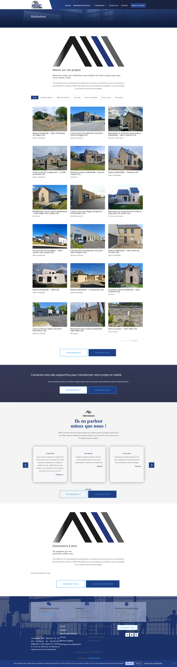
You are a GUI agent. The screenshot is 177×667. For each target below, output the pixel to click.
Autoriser (130, 663)
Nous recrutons (138, 5)
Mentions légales (66, 641)
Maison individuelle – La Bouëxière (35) (87, 289)
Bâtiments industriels (96, 633)
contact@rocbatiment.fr (48, 614)
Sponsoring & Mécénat (68, 633)
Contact (124, 6)
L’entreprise (99, 6)
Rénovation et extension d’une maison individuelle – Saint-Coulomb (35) (124, 134)
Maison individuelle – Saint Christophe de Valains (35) (49, 134)
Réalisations (114, 6)
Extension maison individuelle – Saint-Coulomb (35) (124, 290)
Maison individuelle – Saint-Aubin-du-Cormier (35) (124, 251)
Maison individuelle (91, 97)
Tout (34, 97)
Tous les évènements (102, 583)
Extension (77, 97)
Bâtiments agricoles (96, 637)
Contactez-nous (102, 389)
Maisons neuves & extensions (100, 626)
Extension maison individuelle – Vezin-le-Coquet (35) (87, 173)
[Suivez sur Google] (136, 635)
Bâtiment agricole (47, 97)
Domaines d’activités (81, 6)
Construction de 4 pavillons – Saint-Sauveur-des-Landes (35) (48, 251)
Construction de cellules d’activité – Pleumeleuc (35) (48, 330)
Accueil (68, 6)
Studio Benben (94, 658)
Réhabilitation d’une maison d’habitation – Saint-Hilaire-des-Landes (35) (50, 212)
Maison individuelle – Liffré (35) (46, 289)
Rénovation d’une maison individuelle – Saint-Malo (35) (86, 330)
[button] (25, 465)
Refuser (138, 663)
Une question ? (73, 352)
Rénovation (119, 97)
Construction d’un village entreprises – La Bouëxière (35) (86, 212)
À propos (63, 630)
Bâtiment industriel (63, 97)
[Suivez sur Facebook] (127, 635)
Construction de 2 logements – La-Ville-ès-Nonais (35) (49, 173)
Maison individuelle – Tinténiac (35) (123, 172)
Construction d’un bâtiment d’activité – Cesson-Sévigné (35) (87, 134)
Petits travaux (106, 97)
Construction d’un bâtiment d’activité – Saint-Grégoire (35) (87, 251)
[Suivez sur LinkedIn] (132, 635)
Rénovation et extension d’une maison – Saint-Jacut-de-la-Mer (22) (125, 212)
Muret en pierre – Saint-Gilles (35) (122, 329)
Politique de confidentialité (70, 644)
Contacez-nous (102, 352)
